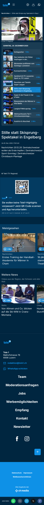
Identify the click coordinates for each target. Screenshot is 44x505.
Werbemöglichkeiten (22, 402)
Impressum (27, 473)
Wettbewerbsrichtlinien (22, 477)
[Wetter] (33, 4)
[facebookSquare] (17, 439)
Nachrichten (5, 13)
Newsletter (22, 427)
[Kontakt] (39, 4)
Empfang (22, 410)
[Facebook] (40, 501)
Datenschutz (17, 473)
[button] (20, 501)
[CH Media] (22, 490)
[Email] (26, 501)
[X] (33, 501)
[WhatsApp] (13, 501)
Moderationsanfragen (22, 385)
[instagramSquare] (27, 439)
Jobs (22, 393)
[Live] (27, 4)
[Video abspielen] (22, 28)
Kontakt (22, 418)
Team (22, 377)
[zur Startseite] (6, 4)
